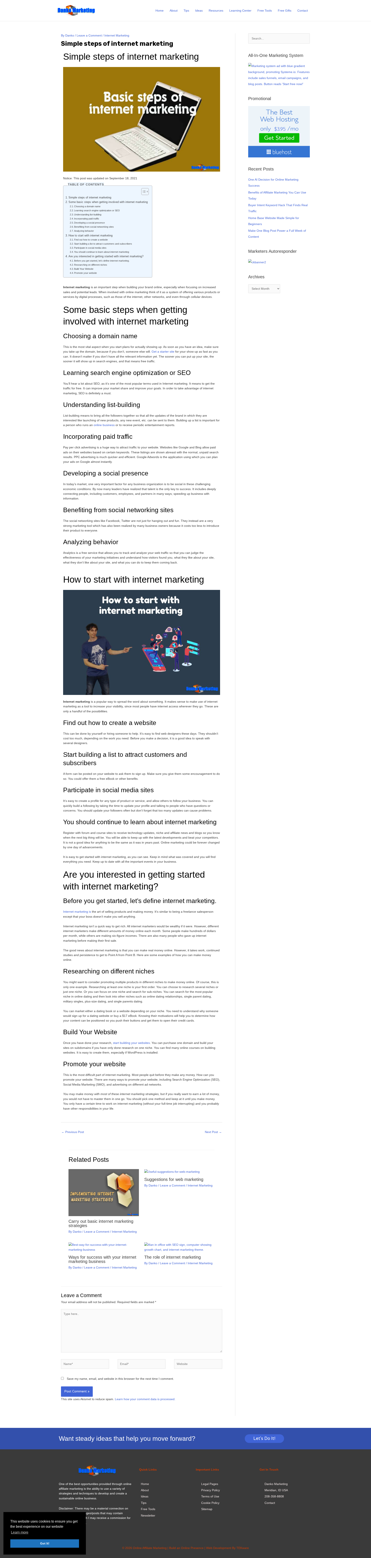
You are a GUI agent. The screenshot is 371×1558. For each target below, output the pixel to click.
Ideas (199, 10)
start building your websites (131, 1043)
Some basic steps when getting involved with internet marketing (108, 202)
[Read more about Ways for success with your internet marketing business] (103, 1247)
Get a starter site (163, 351)
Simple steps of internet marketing (89, 197)
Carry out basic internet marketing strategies (100, 1223)
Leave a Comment (89, 35)
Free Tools (264, 10)
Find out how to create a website (91, 239)
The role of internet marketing (172, 1257)
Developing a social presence (89, 222)
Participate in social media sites (90, 248)
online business (104, 425)
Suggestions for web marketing (173, 1179)
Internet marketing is (77, 911)
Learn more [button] (19, 1532)
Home (159, 10)
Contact (302, 10)
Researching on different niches (90, 264)
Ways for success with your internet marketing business (102, 1259)
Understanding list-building (87, 214)
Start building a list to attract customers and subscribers (103, 243)
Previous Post (72, 1132)
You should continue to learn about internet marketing (101, 252)
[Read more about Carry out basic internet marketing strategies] (103, 1192)
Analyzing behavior (84, 231)
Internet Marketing (116, 35)
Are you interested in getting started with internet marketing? (105, 256)
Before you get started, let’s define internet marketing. (101, 260)
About (174, 10)
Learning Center (240, 10)
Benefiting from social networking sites (94, 226)
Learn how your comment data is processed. (145, 1399)
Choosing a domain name (87, 206)
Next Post (213, 1132)
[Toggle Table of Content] (143, 191)
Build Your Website (83, 269)
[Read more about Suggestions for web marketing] (172, 1171)
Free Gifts (284, 10)
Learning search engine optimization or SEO (97, 210)
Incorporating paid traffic (86, 218)
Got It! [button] (44, 1543)
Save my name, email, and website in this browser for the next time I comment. (120, 1378)
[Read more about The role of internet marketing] (179, 1247)
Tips (186, 10)
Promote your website (85, 273)
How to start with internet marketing (90, 235)
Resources (216, 10)
